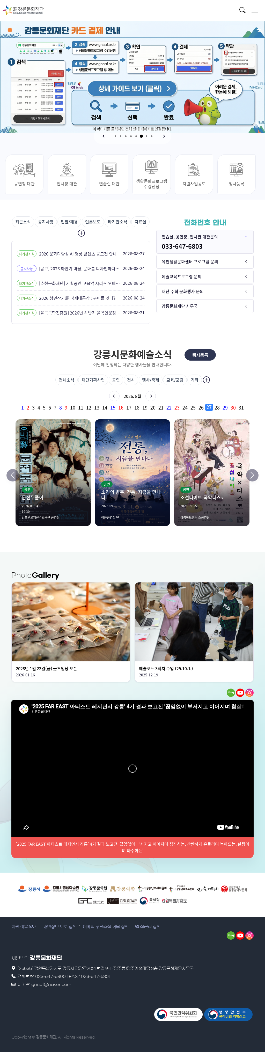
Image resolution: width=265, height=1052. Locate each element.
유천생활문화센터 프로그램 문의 (190, 261)
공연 (116, 380)
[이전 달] (114, 396)
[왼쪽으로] (12, 475)
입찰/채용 (69, 221)
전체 (66, 380)
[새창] (231, 693)
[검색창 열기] (243, 11)
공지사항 (46, 221)
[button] (104, 136)
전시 (131, 380)
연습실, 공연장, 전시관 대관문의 (190, 236)
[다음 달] (150, 396)
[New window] (29, 889)
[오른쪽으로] (252, 475)
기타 (194, 380)
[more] (81, 233)
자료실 (140, 221)
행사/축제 (150, 380)
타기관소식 (117, 221)
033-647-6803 (182, 246)
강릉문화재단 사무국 (180, 306)
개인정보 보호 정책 (59, 927)
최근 (23, 221)
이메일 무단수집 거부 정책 (106, 927)
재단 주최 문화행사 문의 (183, 291)
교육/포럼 (174, 380)
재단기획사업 (93, 380)
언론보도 (93, 221)
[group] (132, 407)
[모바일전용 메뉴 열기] (255, 10)
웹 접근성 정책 (147, 927)
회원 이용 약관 (24, 927)
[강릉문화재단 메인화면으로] (23, 10)
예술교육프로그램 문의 (182, 276)
